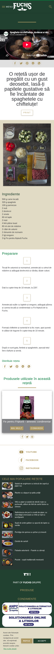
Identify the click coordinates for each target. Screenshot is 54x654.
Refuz (26, 641)
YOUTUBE (31, 452)
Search (50, 6)
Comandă (37, 428)
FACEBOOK (32, 460)
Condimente (27, 598)
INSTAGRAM (32, 468)
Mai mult (16, 428)
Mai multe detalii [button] (10, 649)
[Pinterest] (27, 63)
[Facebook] (15, 63)
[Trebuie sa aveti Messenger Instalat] (33, 63)
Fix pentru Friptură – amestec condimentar (27, 421)
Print (27, 113)
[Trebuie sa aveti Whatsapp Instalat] (39, 63)
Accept (42, 641)
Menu (9, 7)
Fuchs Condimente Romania (27, 574)
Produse (27, 590)
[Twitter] (21, 63)
